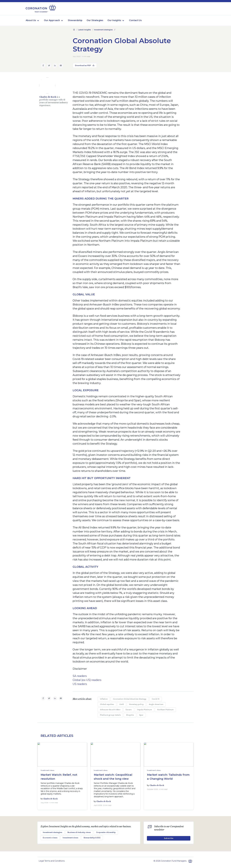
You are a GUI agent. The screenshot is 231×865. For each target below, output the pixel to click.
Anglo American (156, 704)
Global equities (107, 704)
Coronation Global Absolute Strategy (129, 699)
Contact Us (135, 20)
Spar (141, 715)
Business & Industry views (79, 832)
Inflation (104, 699)
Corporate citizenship (106, 832)
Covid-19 (155, 699)
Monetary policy (136, 704)
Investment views (47, 770)
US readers (80, 684)
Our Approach (52, 20)
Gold (121, 704)
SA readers (80, 676)
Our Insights (114, 20)
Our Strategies (95, 20)
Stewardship (75, 20)
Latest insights (84, 30)
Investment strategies (103, 30)
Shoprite (130, 715)
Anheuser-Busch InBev (110, 710)
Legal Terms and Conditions (52, 861)
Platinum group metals (110, 715)
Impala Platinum (144, 710)
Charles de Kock (47, 97)
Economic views (50, 838)
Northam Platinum (165, 710)
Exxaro (129, 710)
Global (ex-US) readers (87, 680)
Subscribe (168, 838)
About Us (31, 20)
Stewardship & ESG (92, 838)
